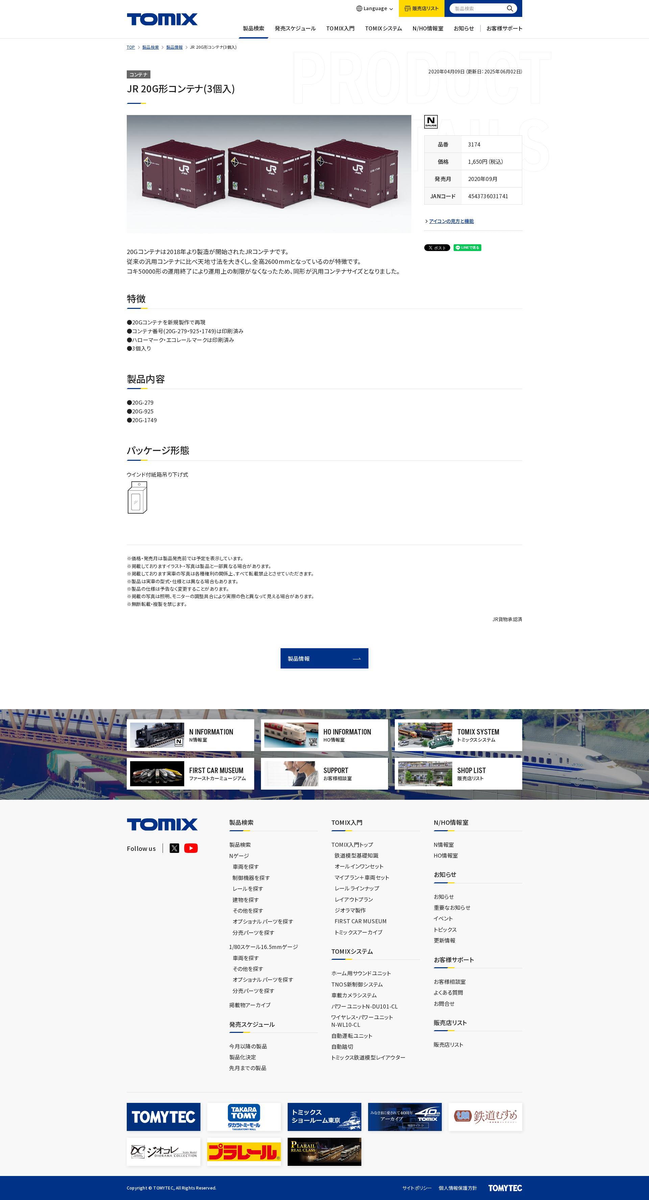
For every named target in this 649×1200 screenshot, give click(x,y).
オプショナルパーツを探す (263, 921)
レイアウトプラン (354, 899)
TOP (131, 47)
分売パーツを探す (253, 932)
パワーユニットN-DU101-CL (364, 1006)
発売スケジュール (295, 28)
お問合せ (444, 1003)
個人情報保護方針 (458, 1187)
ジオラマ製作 (350, 910)
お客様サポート (504, 28)
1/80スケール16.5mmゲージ (263, 947)
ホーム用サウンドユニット (361, 973)
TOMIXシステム (384, 28)
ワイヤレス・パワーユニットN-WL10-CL (362, 1020)
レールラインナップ (357, 888)
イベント (443, 918)
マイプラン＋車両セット (362, 877)
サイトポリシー (417, 1187)
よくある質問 (448, 992)
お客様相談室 (450, 981)
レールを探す (248, 888)
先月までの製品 (247, 1068)
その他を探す (248, 910)
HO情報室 (446, 855)
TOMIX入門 (340, 28)
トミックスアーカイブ (358, 932)
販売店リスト (448, 1044)
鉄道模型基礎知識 (357, 855)
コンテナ (138, 74)
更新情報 (445, 940)
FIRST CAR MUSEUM (361, 921)
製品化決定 (243, 1057)
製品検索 (254, 28)
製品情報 (174, 47)
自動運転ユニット (351, 1036)
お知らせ (464, 28)
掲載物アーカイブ (250, 1005)
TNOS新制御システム (357, 984)
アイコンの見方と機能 (451, 221)
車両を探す (246, 866)
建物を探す (246, 900)
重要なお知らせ (452, 907)
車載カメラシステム (354, 995)
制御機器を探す (251, 878)
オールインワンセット (359, 866)
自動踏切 (342, 1046)
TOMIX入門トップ (352, 844)
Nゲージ (239, 856)
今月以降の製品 (248, 1046)
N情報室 (444, 844)
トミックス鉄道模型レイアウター (368, 1057)
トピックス (445, 929)
